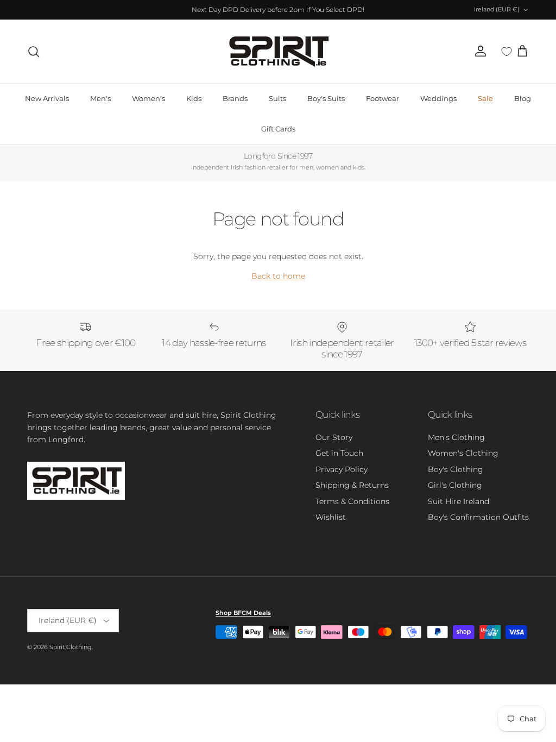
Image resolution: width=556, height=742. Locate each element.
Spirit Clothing (70, 647)
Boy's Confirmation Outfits (478, 517)
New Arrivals (47, 98)
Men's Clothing (456, 437)
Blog (522, 98)
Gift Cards (278, 128)
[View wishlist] (506, 52)
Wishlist (330, 517)
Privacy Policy (341, 469)
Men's (100, 98)
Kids (193, 98)
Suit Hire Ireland (458, 501)
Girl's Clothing (455, 485)
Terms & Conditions (352, 501)
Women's (148, 98)
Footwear (382, 98)
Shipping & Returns (352, 485)
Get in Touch (339, 453)
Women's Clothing (463, 453)
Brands (235, 98)
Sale (485, 98)
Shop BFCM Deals (243, 613)
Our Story (333, 437)
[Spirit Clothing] (278, 51)
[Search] (33, 51)
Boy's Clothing (455, 469)
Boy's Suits (326, 98)
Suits (277, 98)
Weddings (438, 98)
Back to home (278, 276)
